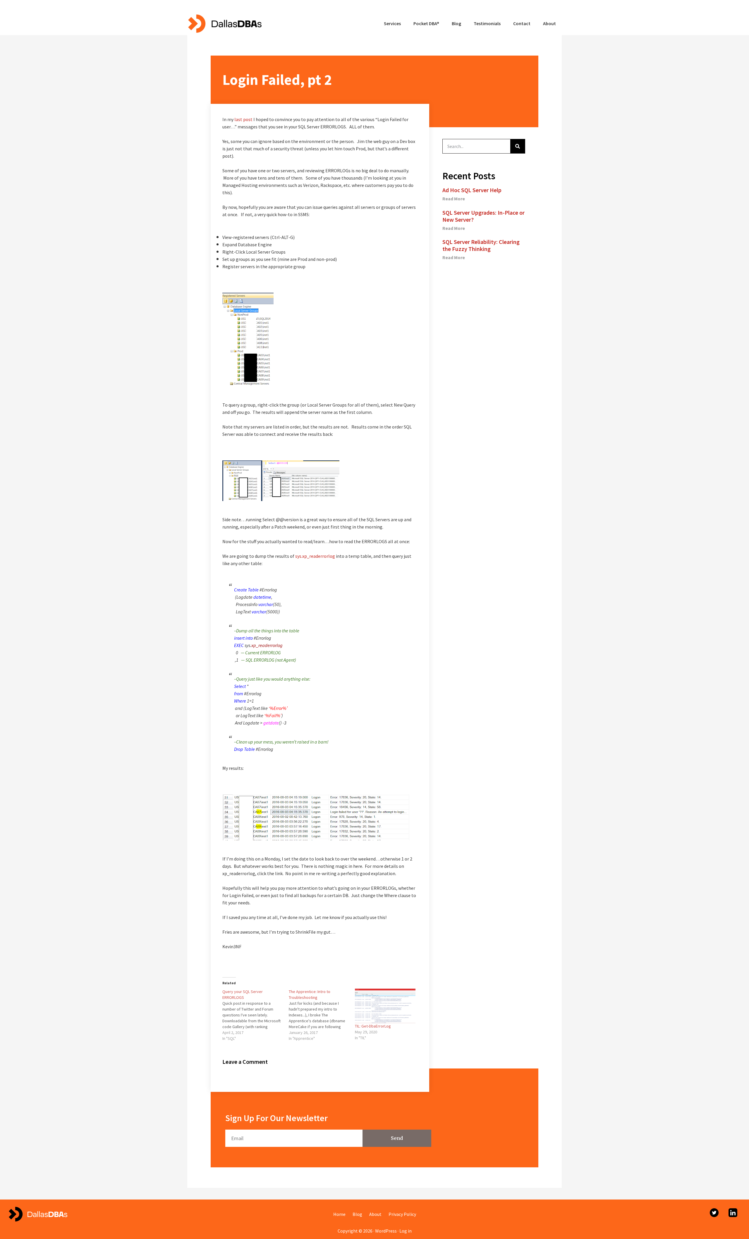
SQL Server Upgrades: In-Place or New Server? (483, 216)
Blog (357, 1214)
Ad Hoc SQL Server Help (471, 190)
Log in (405, 1231)
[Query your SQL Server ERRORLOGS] (255, 1015)
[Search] (517, 146)
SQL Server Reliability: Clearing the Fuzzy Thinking (481, 245)
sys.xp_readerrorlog (315, 556)
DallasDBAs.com (224, 23)
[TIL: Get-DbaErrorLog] (385, 1006)
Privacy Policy (402, 1214)
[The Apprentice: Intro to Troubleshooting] (322, 1015)
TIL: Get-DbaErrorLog (373, 1026)
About (375, 1214)
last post (243, 119)
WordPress (386, 1231)
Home (339, 1214)
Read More (453, 199)
